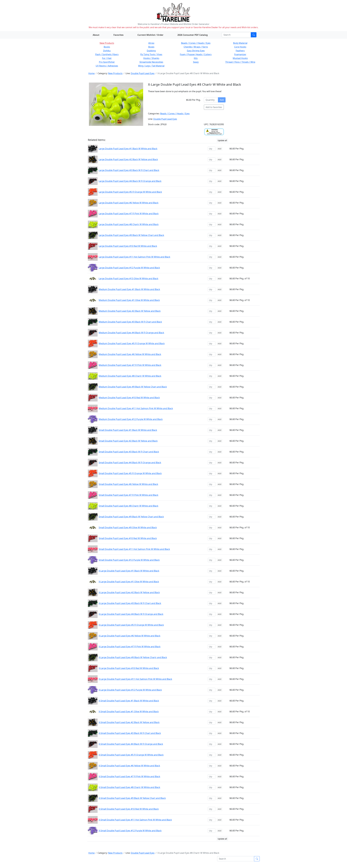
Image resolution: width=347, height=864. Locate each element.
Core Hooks (240, 46)
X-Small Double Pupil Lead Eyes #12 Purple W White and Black (130, 830)
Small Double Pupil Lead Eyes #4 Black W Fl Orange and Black (130, 462)
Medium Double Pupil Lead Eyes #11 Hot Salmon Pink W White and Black (136, 408)
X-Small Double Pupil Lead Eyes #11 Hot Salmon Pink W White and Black (135, 819)
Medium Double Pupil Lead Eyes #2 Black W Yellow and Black (130, 310)
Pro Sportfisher (107, 61)
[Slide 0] (113, 122)
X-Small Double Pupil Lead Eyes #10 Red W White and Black (129, 808)
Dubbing (151, 50)
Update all (222, 140)
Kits (196, 58)
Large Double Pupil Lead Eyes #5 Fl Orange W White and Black (130, 191)
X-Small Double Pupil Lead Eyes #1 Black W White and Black (129, 700)
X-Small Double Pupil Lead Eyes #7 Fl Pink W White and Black (129, 776)
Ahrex (151, 43)
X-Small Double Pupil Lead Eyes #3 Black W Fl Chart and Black (130, 733)
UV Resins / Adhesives (107, 65)
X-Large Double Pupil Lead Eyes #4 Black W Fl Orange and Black (131, 614)
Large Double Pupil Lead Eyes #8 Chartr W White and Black (129, 224)
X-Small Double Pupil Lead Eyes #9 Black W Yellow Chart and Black (132, 798)
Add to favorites (214, 107)
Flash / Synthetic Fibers (107, 54)
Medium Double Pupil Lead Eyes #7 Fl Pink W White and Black (130, 365)
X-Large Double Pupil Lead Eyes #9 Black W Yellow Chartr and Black (133, 657)
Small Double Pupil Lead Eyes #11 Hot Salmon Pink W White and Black (134, 549)
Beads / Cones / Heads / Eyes (196, 43)
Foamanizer (240, 54)
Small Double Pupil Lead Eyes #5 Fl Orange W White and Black (130, 473)
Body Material (240, 43)
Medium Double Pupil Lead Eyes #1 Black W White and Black (129, 289)
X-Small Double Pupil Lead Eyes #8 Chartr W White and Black (129, 787)
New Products (107, 43)
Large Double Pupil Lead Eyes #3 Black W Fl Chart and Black (129, 170)
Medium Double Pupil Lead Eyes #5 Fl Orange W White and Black (132, 343)
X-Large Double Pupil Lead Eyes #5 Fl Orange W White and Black (131, 624)
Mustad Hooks (240, 58)
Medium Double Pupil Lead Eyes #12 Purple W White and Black (131, 419)
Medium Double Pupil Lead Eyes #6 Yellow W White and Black (130, 354)
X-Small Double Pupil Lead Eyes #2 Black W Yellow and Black (129, 722)
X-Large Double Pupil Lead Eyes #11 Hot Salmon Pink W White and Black (135, 679)
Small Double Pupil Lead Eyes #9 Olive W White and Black (128, 527)
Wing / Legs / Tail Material (151, 65)
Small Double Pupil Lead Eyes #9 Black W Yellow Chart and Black (131, 516)
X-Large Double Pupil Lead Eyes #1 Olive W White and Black (129, 581)
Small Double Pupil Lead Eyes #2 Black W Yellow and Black (128, 440)
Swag (196, 61)
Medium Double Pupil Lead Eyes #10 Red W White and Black (129, 397)
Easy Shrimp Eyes (196, 50)
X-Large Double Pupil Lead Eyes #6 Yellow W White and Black (129, 635)
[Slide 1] (119, 122)
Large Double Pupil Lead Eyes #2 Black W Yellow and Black (128, 159)
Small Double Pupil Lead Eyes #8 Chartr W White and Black (128, 505)
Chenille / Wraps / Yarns (196, 46)
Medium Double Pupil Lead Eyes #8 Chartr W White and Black (130, 375)
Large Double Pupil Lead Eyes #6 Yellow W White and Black (128, 202)
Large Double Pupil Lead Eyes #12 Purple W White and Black (129, 267)
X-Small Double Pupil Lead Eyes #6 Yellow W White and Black (129, 765)
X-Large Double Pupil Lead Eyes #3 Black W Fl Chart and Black (130, 603)
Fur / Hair (107, 58)
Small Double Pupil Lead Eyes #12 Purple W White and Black (129, 559)
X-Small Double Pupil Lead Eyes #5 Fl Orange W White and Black (131, 754)
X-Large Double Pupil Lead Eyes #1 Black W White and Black (129, 570)
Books (107, 46)
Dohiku (107, 50)
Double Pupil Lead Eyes (143, 73)
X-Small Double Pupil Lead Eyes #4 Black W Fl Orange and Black (131, 743)
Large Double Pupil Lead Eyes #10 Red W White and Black (128, 246)
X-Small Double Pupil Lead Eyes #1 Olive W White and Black (129, 711)
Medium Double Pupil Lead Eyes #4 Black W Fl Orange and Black (131, 332)
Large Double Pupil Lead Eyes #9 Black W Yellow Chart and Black (131, 235)
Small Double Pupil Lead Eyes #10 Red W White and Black (128, 538)
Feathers (240, 50)
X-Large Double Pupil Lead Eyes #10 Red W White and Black (129, 668)
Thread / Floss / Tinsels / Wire (240, 61)
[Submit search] (253, 34)
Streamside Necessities (151, 61)
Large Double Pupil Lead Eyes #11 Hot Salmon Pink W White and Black (134, 256)
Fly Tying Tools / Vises (151, 54)
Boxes (151, 46)
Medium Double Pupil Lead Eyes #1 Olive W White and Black (129, 300)
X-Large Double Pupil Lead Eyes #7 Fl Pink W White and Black (129, 646)
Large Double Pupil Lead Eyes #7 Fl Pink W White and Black (129, 213)
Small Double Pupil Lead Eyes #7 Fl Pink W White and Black (128, 495)
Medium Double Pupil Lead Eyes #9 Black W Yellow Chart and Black (133, 386)
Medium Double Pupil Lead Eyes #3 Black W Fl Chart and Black (130, 321)
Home (91, 73)
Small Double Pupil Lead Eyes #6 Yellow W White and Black (128, 484)
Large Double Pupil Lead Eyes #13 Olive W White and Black (128, 278)
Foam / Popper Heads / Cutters (196, 54)
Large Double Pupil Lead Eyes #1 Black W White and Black (128, 148)
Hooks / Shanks (151, 58)
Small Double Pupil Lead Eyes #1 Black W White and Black (128, 430)
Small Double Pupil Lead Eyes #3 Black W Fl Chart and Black (129, 451)
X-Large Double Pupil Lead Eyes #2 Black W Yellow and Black (129, 592)
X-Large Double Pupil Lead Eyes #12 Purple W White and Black (130, 689)
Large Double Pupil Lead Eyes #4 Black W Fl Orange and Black (130, 181)
